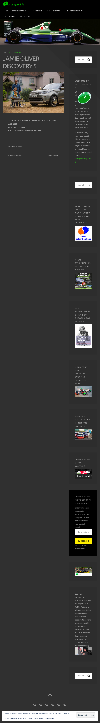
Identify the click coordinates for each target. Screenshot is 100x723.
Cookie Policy (49, 718)
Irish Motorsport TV (74, 11)
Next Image (53, 155)
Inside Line (37, 11)
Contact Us (25, 16)
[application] (83, 474)
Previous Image (14, 155)
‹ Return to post (15, 147)
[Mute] (89, 476)
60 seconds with (53, 11)
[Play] (78, 476)
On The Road (10, 16)
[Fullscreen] (91, 476)
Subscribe (83, 541)
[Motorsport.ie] (50, 32)
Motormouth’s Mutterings (16, 11)
